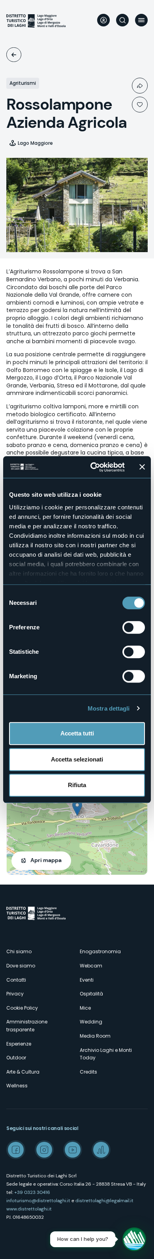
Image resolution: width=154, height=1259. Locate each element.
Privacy (15, 993)
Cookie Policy (22, 1008)
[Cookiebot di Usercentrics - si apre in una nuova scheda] (93, 467)
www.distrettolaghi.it (29, 1209)
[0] (140, 104)
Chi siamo (19, 951)
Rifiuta (77, 785)
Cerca (122, 20)
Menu (141, 20)
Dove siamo (20, 965)
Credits (88, 1071)
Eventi (87, 980)
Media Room (95, 1036)
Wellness (17, 1085)
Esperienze (18, 1043)
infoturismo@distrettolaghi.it (38, 1200)
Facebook (15, 1149)
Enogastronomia (100, 951)
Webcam (91, 965)
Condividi (140, 86)
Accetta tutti (77, 733)
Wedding (91, 1021)
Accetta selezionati (77, 759)
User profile (103, 20)
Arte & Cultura (22, 1071)
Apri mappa (46, 860)
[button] (77, 808)
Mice (85, 1008)
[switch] (133, 627)
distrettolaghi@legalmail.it (104, 1200)
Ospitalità (13, 54)
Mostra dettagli (109, 708)
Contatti (16, 980)
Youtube (72, 1149)
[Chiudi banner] (142, 467)
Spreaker (101, 1149)
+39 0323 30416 (32, 1192)
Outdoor (16, 1057)
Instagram (44, 1149)
